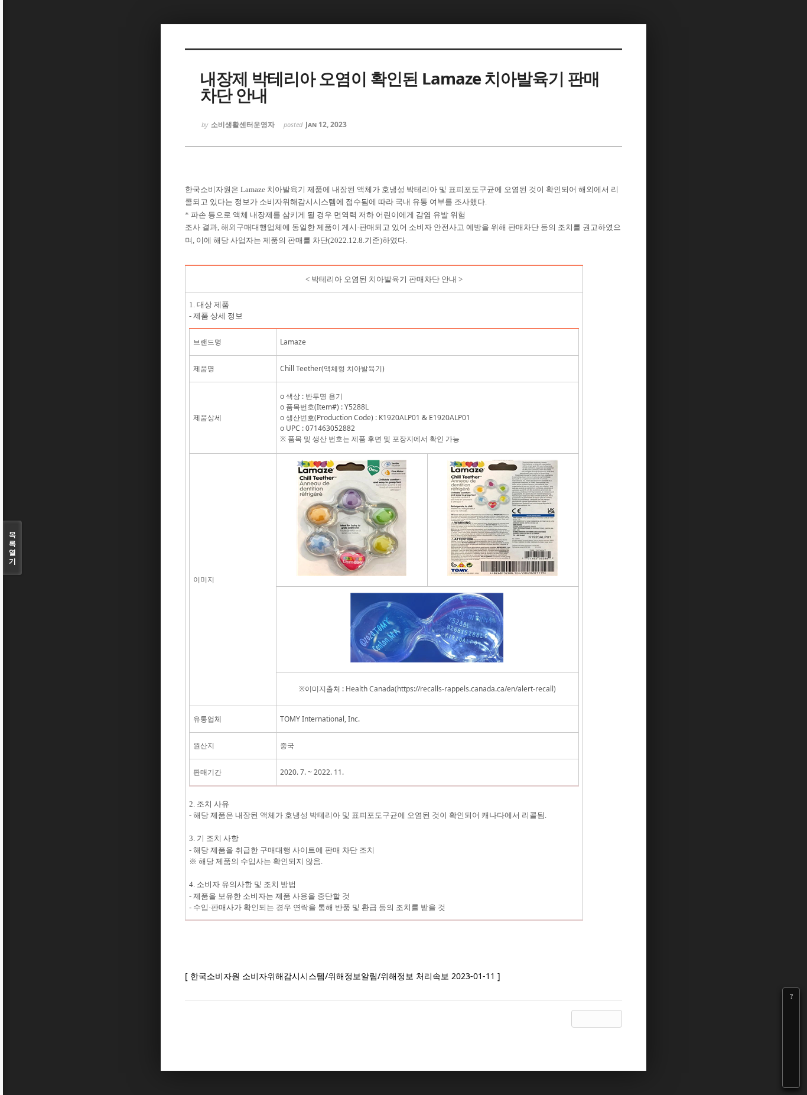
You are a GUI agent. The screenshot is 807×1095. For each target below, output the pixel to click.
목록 (12, 547)
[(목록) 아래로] (791, 1062)
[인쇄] (791, 1079)
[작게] (791, 1029)
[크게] (791, 1013)
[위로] (791, 1046)
